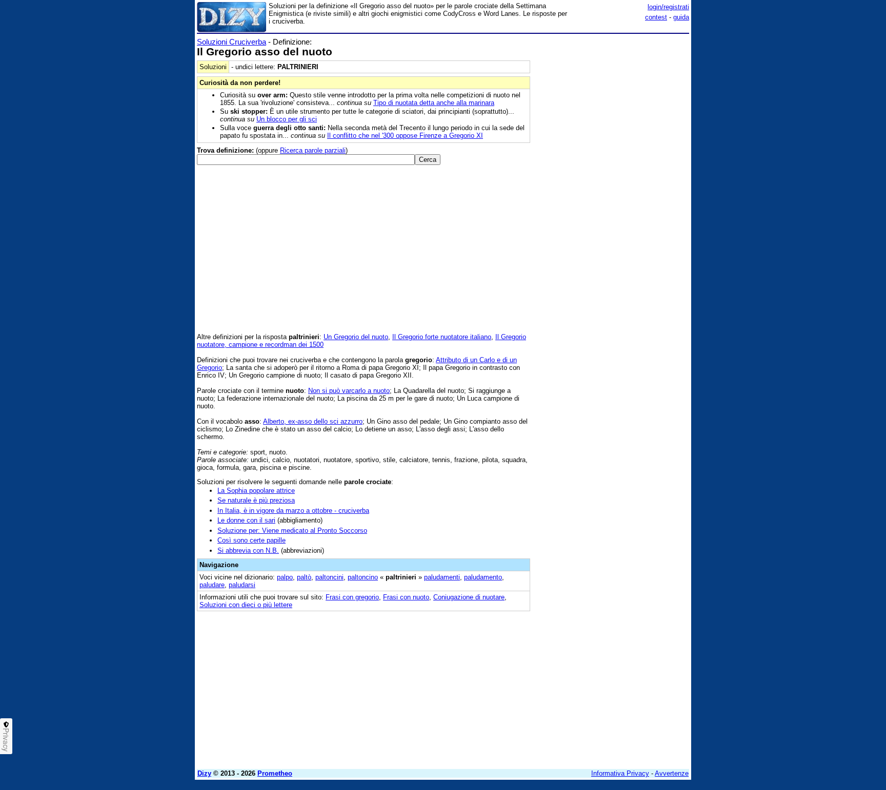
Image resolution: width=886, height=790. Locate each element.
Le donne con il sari (246, 520)
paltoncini (329, 577)
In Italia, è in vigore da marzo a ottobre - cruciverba (293, 510)
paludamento (483, 577)
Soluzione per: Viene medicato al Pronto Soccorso (292, 530)
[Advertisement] (612, 191)
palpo (285, 577)
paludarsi (242, 585)
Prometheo (274, 773)
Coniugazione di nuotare (469, 597)
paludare (212, 585)
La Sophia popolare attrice (256, 490)
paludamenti (442, 577)
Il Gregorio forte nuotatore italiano (441, 337)
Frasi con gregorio (352, 597)
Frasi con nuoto (406, 597)
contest (656, 17)
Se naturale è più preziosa (256, 500)
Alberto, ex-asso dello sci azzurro (313, 421)
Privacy (6, 740)
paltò (304, 577)
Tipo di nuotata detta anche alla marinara (433, 103)
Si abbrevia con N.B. (248, 550)
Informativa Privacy (620, 773)
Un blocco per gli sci (286, 119)
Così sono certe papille (251, 540)
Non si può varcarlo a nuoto (349, 390)
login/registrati (668, 7)
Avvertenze (672, 773)
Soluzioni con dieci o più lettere (245, 605)
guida (681, 17)
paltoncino (363, 577)
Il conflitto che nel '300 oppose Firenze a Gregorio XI (405, 135)
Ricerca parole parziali (313, 150)
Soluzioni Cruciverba (231, 41)
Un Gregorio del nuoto (356, 337)
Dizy (204, 773)
